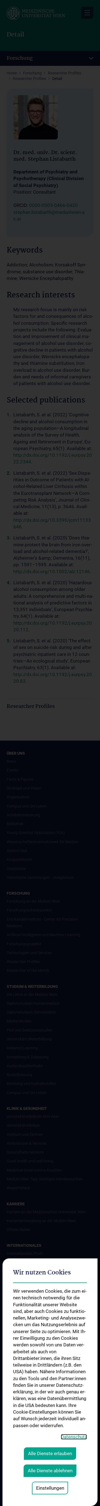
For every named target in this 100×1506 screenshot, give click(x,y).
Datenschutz (74, 1437)
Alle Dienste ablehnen (50, 1470)
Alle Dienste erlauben (50, 1453)
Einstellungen (50, 1488)
